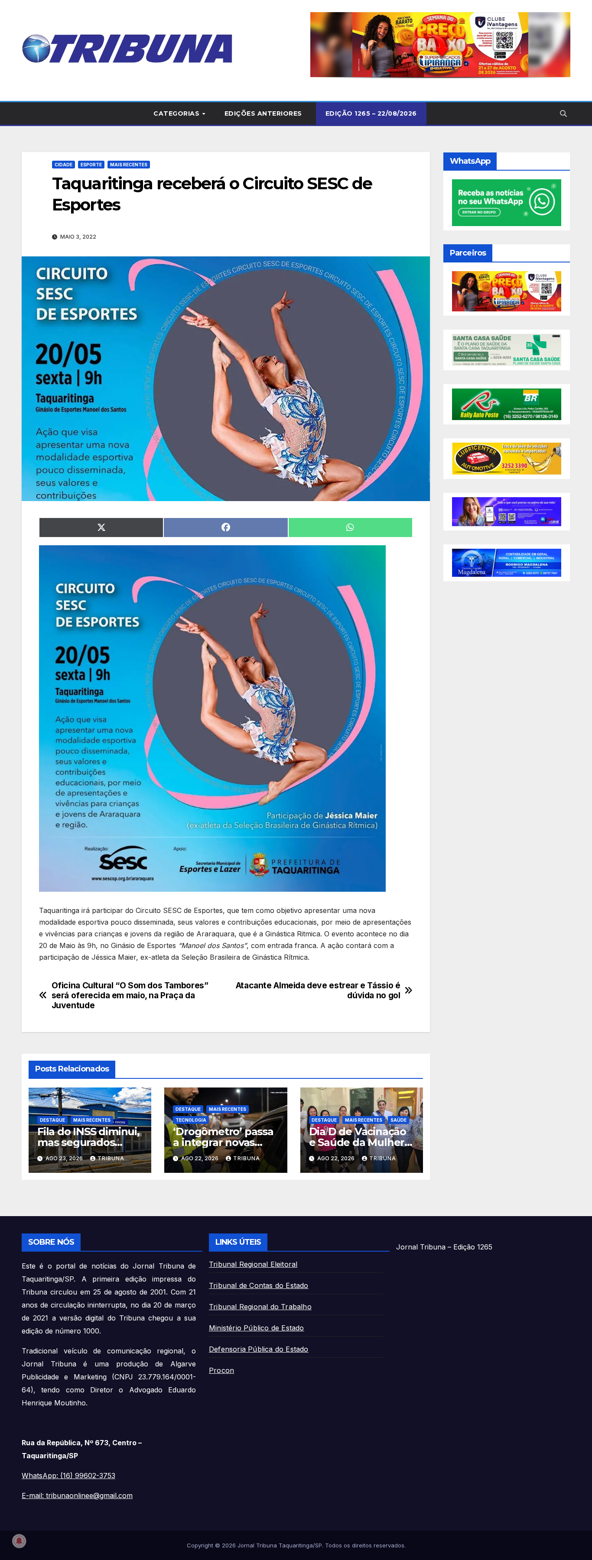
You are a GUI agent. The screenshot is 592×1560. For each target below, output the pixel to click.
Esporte (91, 164)
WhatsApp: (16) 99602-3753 (68, 1475)
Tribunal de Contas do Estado (259, 1285)
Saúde (398, 1120)
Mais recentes (128, 164)
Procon (221, 1370)
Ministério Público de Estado (256, 1328)
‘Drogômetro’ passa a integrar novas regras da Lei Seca (223, 1142)
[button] (440, 44)
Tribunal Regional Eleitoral (253, 1264)
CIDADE (63, 164)
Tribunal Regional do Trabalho (260, 1306)
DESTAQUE (52, 1120)
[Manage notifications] (19, 1541)
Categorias (177, 113)
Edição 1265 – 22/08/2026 (371, 113)
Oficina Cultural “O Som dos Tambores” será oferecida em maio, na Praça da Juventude (130, 995)
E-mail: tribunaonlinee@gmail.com (77, 1495)
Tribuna (111, 1158)
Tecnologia (191, 1120)
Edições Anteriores (263, 113)
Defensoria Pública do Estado (259, 1349)
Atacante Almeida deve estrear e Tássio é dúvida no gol (318, 990)
